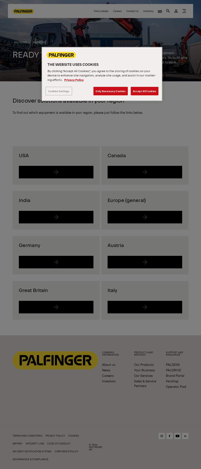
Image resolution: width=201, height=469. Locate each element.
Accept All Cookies (144, 91)
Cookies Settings (58, 91)
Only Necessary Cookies (110, 91)
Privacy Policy (74, 80)
